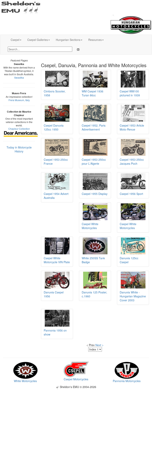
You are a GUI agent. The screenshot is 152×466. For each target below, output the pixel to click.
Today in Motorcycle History (19, 149)
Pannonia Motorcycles (127, 381)
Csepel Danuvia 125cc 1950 (54, 127)
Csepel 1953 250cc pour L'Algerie (94, 161)
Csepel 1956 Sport (131, 194)
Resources (95, 40)
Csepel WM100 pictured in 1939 (130, 93)
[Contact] (77, 49)
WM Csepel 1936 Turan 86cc (92, 93)
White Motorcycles (25, 381)
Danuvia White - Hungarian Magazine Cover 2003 (133, 296)
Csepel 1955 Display (94, 194)
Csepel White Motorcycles (90, 226)
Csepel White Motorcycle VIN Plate (57, 260)
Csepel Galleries (37, 40)
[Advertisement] (76, 416)
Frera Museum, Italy (19, 100)
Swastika (19, 77)
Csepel (15, 40)
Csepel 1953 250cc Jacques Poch (132, 161)
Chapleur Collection (19, 128)
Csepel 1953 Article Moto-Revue (132, 127)
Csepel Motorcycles (76, 379)
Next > (99, 345)
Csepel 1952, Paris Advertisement (93, 127)
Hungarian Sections (68, 40)
